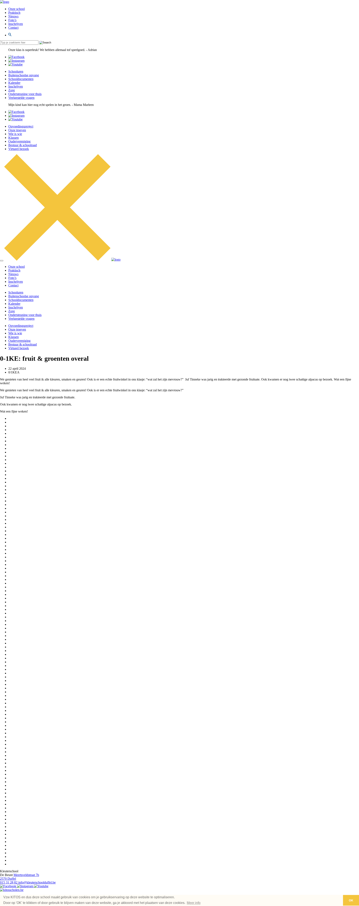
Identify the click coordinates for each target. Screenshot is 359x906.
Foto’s (12, 20)
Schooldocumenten (20, 79)
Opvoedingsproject (20, 126)
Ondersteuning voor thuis (25, 94)
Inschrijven (15, 24)
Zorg (11, 90)
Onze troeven (17, 130)
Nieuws (13, 16)
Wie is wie (15, 134)
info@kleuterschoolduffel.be (37, 882)
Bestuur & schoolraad (22, 145)
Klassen (13, 137)
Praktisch (14, 12)
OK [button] (351, 900)
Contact (13, 27)
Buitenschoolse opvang (23, 75)
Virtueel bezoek (18, 149)
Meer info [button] (193, 903)
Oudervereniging (19, 141)
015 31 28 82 (9, 882)
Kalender (14, 82)
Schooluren (15, 71)
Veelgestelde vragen (21, 97)
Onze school (16, 9)
